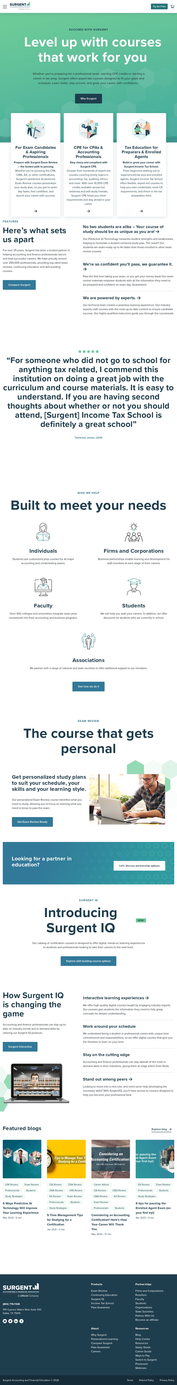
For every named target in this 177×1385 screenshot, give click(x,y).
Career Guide (143, 1351)
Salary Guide (143, 1347)
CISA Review (75, 1184)
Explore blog (160, 1129)
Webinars (140, 1368)
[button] (5, 6)
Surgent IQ (97, 1299)
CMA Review (56, 1190)
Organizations (143, 1307)
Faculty (139, 1299)
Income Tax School (102, 1303)
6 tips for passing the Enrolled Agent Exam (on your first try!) (153, 1208)
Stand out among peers (105, 1079)
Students (31, 1190)
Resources (141, 1343)
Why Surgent (88, 98)
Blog (138, 1335)
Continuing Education (104, 1295)
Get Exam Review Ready (32, 822)
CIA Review (55, 1184)
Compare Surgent (19, 285)
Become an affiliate (147, 1320)
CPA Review (11, 1184)
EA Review (55, 1196)
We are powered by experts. (110, 297)
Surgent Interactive (20, 1046)
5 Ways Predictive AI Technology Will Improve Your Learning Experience (21, 1208)
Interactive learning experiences (114, 997)
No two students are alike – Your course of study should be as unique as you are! (123, 229)
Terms (130, 1380)
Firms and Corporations (149, 1291)
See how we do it (88, 686)
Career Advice (101, 1184)
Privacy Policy (167, 1380)
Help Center (142, 1339)
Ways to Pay (142, 1355)
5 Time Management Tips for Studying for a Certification (65, 1219)
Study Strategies (14, 1196)
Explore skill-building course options (88, 961)
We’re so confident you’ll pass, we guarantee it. (128, 264)
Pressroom (141, 1364)
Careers (95, 1351)
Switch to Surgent (146, 1360)
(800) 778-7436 (11, 1304)
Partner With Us (144, 1315)
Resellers (140, 1295)
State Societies (144, 1311)
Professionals (12, 1190)
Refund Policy (146, 1380)
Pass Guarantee (100, 1307)
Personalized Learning (104, 1339)
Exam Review (32, 1184)
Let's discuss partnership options (139, 866)
